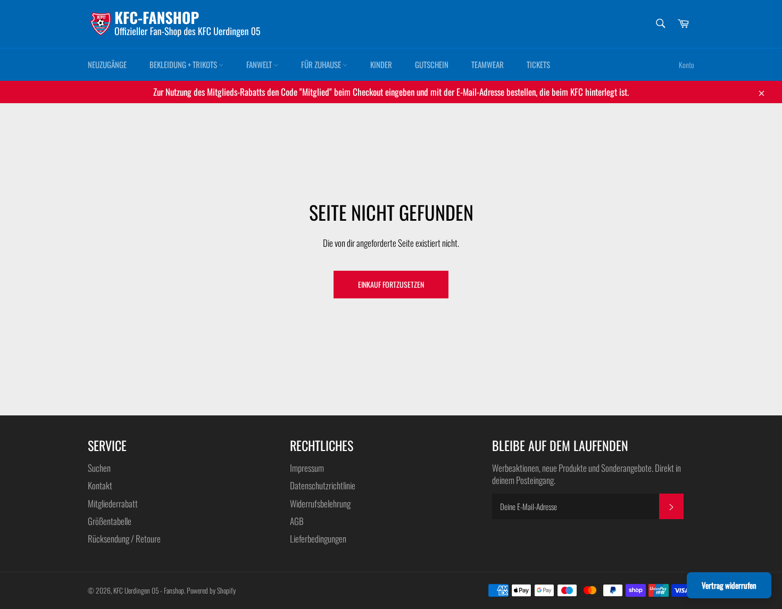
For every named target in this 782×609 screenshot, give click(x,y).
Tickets (538, 64)
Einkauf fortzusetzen (391, 284)
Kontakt (100, 485)
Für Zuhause (322, 64)
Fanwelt (259, 64)
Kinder (381, 64)
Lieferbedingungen (318, 538)
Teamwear (487, 64)
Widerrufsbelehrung (320, 503)
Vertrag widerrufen (729, 585)
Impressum (307, 467)
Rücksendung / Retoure (124, 538)
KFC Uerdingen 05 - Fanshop (148, 590)
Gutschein (431, 64)
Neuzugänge (107, 64)
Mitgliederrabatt (113, 503)
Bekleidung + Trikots (184, 64)
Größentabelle (109, 521)
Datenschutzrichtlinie (322, 485)
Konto (686, 64)
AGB (297, 521)
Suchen (99, 467)
